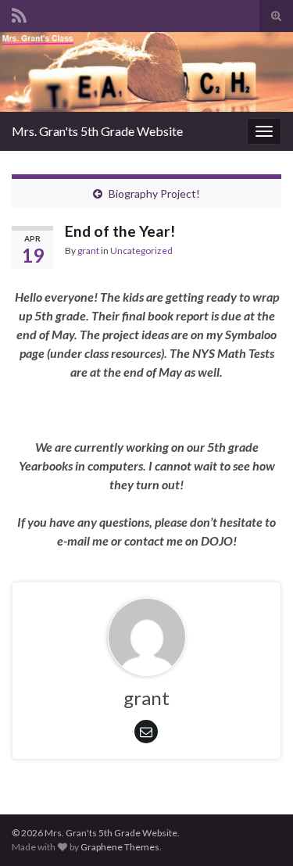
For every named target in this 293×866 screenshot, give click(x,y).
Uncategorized (141, 250)
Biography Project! (154, 193)
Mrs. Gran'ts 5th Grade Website (97, 130)
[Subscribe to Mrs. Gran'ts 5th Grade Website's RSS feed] (19, 13)
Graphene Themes (119, 847)
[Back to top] (257, 830)
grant (88, 250)
